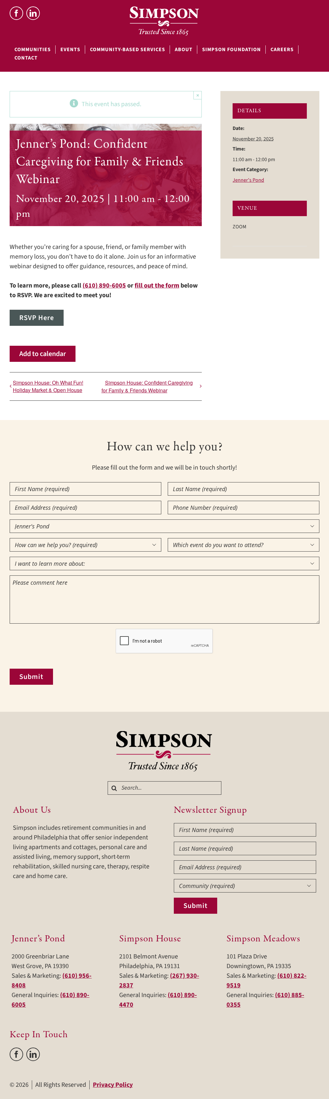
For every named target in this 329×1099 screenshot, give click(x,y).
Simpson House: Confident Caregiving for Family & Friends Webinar (147, 386)
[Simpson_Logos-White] (164, 9)
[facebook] (16, 13)
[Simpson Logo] (164, 734)
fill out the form (157, 285)
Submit (31, 677)
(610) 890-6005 (104, 285)
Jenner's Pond (248, 180)
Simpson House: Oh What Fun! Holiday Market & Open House (48, 386)
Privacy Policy (113, 1084)
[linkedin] (33, 13)
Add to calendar (42, 354)
